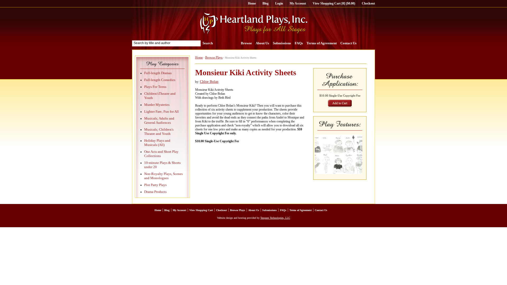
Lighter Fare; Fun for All (161, 111)
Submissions (282, 43)
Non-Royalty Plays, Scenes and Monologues (163, 176)
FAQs (299, 43)
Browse (246, 43)
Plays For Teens (155, 87)
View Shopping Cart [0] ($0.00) (334, 3)
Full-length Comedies (159, 80)
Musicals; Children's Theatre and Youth (158, 131)
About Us (262, 43)
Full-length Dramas (158, 73)
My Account (298, 3)
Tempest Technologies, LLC (275, 217)
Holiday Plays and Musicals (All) (157, 143)
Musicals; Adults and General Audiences (159, 120)
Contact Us (348, 43)
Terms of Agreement (322, 43)
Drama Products (155, 192)
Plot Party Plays (155, 185)
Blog (265, 3)
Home (252, 3)
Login (279, 3)
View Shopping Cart (201, 210)
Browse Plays (214, 57)
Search (208, 43)
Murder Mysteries (157, 105)
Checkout (368, 3)
